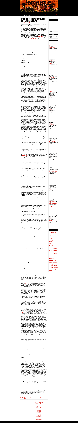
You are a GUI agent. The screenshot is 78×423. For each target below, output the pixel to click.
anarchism (54, 232)
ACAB (50, 232)
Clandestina (50, 199)
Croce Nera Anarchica (52, 141)
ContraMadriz (51, 137)
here (56, 21)
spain (50, 267)
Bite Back (50, 63)
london (55, 253)
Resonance (50, 189)
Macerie (50, 158)
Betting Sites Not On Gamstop (40, 12)
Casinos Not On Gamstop (39, 419)
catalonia (55, 238)
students (55, 267)
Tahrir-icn (50, 220)
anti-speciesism (52, 235)
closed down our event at (25, 155)
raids (54, 262)
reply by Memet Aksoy (33, 38)
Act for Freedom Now (52, 47)
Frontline (50, 144)
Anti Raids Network (51, 60)
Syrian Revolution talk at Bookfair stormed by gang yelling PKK (26, 398)
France (54, 248)
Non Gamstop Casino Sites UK (39, 408)
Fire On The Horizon (52, 77)
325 (49, 45)
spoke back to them (31, 157)
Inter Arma (50, 83)
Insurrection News (51, 80)
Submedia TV (51, 218)
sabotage (51, 264)
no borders (52, 256)
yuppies (50, 270)
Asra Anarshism (51, 130)
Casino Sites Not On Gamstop (39, 403)
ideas (27, 22)
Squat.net (50, 96)
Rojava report (51, 215)
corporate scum (54, 240)
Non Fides (50, 161)
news (29, 22)
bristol (50, 238)
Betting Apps (39, 404)
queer (52, 262)
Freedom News (51, 111)
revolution (56, 262)
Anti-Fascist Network (52, 58)
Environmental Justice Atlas (53, 203)
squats (52, 267)
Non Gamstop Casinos (39, 401)
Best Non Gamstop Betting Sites (51, 12)
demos (50, 241)
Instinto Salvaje (51, 152)
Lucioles (50, 155)
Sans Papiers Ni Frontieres (53, 171)
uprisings (54, 269)
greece (56, 250)
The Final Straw (51, 191)
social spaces (54, 265)
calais (52, 238)
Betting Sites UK (39, 415)
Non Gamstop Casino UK (39, 411)
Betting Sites (39, 418)
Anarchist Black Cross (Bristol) (53, 50)
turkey (51, 269)
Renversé (50, 168)
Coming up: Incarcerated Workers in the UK (40, 397)
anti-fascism (54, 234)
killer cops (55, 251)
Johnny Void (50, 89)
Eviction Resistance (52, 206)
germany (52, 250)
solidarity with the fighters (33, 47)
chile (57, 238)
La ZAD (50, 224)
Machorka (50, 91)
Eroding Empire (51, 109)
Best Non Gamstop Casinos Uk (40, 14)
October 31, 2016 (23, 22)
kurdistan (51, 253)
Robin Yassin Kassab (41, 36)
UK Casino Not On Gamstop (39, 410)
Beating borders (51, 201)
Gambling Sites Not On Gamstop (39, 402)
